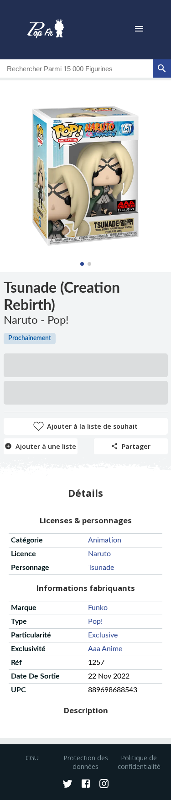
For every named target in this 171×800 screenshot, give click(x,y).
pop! (95, 621)
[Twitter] (67, 784)
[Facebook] (85, 784)
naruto (99, 554)
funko (98, 607)
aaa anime (105, 649)
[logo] (45, 29)
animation (104, 540)
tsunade (101, 567)
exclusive (103, 635)
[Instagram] (103, 784)
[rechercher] (162, 68)
